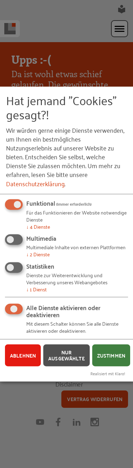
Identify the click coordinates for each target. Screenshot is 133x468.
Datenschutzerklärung (35, 183)
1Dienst (36, 289)
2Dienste (38, 254)
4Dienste (38, 226)
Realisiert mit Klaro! (107, 373)
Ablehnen (23, 355)
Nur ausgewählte (66, 355)
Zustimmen (111, 355)
